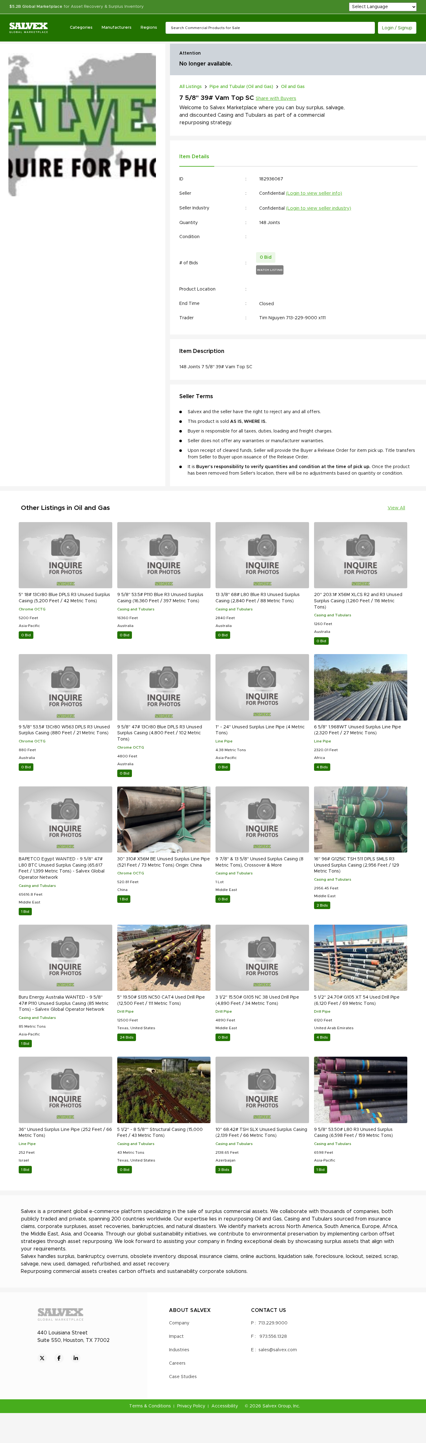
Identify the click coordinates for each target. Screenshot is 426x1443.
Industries (179, 1350)
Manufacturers (116, 28)
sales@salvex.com (278, 1350)
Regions (149, 28)
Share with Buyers (276, 98)
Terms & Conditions (150, 1406)
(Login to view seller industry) (318, 208)
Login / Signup (397, 28)
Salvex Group (277, 1406)
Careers (177, 1363)
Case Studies (183, 1377)
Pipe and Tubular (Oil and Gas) (241, 87)
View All (396, 508)
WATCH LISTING (270, 269)
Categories (81, 28)
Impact (176, 1336)
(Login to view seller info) (314, 193)
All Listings (190, 87)
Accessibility (224, 1406)
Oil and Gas (293, 87)
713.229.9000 (273, 1323)
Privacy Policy (191, 1406)
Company (179, 1323)
